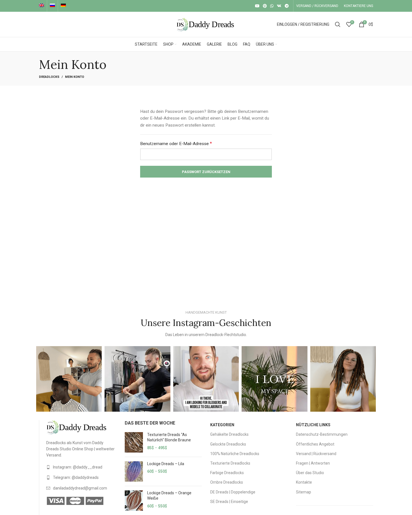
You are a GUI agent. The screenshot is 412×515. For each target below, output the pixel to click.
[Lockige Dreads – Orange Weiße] (134, 500)
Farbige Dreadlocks (227, 472)
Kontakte (304, 482)
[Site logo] (206, 24)
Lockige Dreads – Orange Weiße (169, 496)
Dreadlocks (49, 77)
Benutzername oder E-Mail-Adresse (176, 143)
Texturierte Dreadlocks (230, 463)
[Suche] (337, 24)
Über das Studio (310, 472)
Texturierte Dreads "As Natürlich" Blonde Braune (169, 437)
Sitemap (303, 492)
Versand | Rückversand (316, 453)
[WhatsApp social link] (272, 6)
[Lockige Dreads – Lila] (134, 471)
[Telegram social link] (286, 6)
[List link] (81, 467)
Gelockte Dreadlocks (228, 444)
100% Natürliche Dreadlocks (234, 453)
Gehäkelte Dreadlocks (229, 434)
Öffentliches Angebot (315, 444)
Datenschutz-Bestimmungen (322, 434)
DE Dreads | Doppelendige (232, 492)
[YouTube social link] (257, 6)
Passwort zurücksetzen (206, 172)
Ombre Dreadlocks (226, 482)
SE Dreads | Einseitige (229, 501)
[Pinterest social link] (265, 6)
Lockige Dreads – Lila (165, 464)
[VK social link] (279, 6)
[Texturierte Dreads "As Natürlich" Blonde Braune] (134, 442)
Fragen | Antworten (313, 463)
